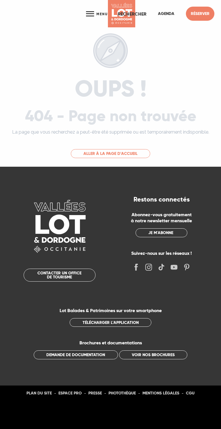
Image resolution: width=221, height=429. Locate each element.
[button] (132, 14)
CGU (190, 393)
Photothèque (122, 393)
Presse (95, 393)
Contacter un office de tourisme (59, 275)
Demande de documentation (75, 354)
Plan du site (39, 393)
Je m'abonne (160, 232)
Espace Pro (70, 393)
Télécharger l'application (111, 322)
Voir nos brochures (153, 354)
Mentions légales (160, 393)
